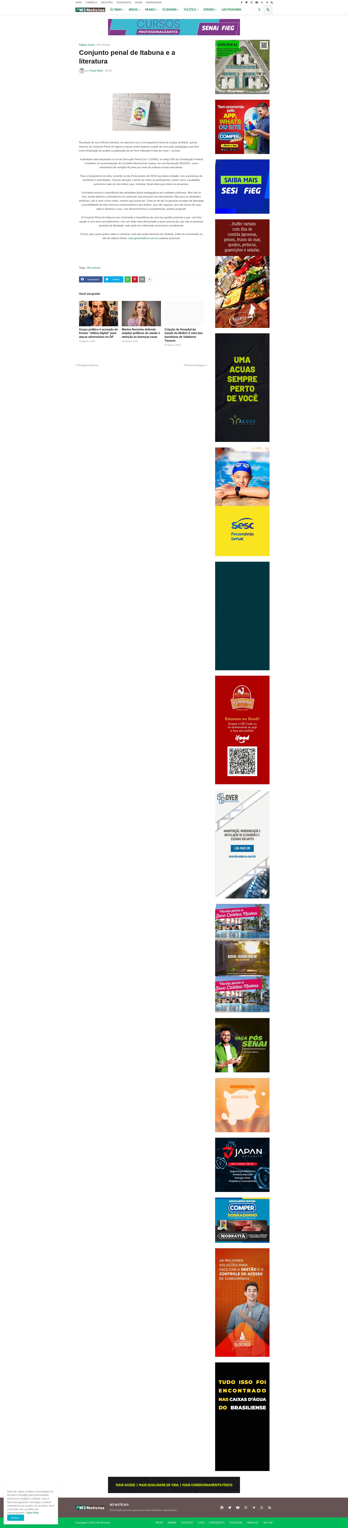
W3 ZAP (268, 1522)
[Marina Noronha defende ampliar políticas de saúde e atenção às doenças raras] (141, 313)
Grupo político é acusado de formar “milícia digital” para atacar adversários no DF (98, 333)
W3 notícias (103, 44)
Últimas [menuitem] (116, 9)
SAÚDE (138, 2)
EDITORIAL (236, 1522)
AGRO (78, 2)
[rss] (272, 2)
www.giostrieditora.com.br (143, 238)
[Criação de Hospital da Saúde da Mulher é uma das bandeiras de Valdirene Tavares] (184, 313)
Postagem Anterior (87, 365)
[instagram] (251, 2)
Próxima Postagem (195, 365)
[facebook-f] (241, 2)
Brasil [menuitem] (133, 9)
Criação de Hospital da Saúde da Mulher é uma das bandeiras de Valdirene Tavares (184, 335)
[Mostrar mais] (149, 279)
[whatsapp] (262, 2)
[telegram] (267, 2)
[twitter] (246, 2)
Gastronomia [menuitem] (231, 9)
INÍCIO (159, 1522)
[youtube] (256, 2)
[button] (259, 9)
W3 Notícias (103, 1522)
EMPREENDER (154, 2)
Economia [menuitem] (170, 9)
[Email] (142, 279)
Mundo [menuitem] (150, 9)
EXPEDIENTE (217, 1522)
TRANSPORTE (123, 2)
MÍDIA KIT (253, 1522)
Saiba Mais (32, 1512)
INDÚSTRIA (107, 2)
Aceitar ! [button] (15, 1517)
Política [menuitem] (190, 9)
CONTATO (187, 1522)
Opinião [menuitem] (208, 9)
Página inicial (86, 44)
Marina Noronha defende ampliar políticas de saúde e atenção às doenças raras (141, 333)
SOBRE (172, 1522)
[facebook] (222, 1507)
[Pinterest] (135, 279)
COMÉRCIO (91, 2)
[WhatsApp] (128, 279)
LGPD (201, 1522)
